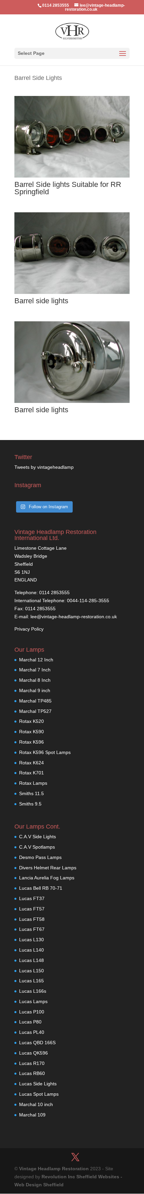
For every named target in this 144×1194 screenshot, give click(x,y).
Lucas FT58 (32, 919)
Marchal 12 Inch (36, 659)
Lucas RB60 (32, 1073)
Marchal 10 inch (36, 1104)
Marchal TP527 (35, 711)
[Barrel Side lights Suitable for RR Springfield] (72, 176)
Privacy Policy (29, 629)
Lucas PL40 (31, 1032)
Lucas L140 (31, 950)
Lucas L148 (31, 960)
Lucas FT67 (32, 929)
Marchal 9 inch (34, 690)
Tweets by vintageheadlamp (44, 467)
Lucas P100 (31, 1011)
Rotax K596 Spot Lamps (45, 752)
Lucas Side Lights (38, 1083)
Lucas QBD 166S (37, 1042)
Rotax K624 (31, 762)
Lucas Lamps (33, 1001)
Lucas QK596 (33, 1053)
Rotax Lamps (33, 783)
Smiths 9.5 (30, 803)
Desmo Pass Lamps (40, 857)
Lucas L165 (31, 980)
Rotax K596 (31, 742)
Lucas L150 (31, 970)
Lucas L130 (31, 939)
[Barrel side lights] (72, 292)
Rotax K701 (31, 772)
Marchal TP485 (35, 700)
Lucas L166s (32, 991)
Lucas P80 (30, 1021)
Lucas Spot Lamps (39, 1094)
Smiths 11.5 (31, 793)
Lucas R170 (32, 1063)
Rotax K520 (31, 721)
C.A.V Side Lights (37, 836)
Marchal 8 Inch (35, 680)
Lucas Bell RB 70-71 (40, 888)
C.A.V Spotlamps (37, 847)
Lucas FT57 (32, 908)
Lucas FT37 (32, 898)
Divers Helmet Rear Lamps (47, 867)
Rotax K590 (31, 731)
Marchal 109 (32, 1114)
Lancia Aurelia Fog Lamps (46, 877)
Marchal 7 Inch (35, 669)
